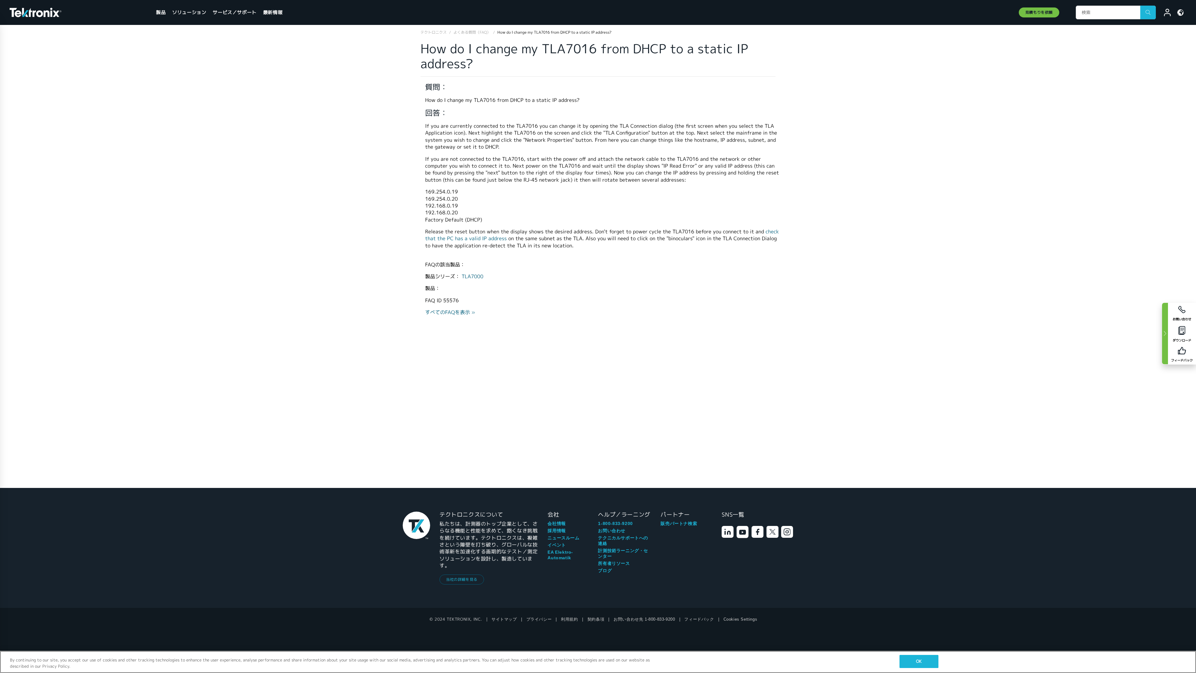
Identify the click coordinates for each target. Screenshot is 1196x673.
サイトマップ (504, 619)
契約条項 (595, 619)
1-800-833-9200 (615, 523)
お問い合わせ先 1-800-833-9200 (644, 619)
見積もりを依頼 (1039, 12)
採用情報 (557, 530)
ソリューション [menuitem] (189, 12)
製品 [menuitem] (161, 12)
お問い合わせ (611, 530)
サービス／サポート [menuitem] (234, 12)
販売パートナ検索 (679, 523)
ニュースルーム (563, 537)
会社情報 (557, 523)
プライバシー (539, 619)
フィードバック (699, 619)
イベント (557, 544)
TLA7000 (472, 276)
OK (919, 661)
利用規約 (569, 619)
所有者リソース (614, 563)
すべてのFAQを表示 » (450, 312)
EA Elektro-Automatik (560, 555)
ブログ (605, 570)
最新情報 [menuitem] (272, 12)
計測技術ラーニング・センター (623, 553)
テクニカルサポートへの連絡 (623, 540)
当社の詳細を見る (461, 579)
